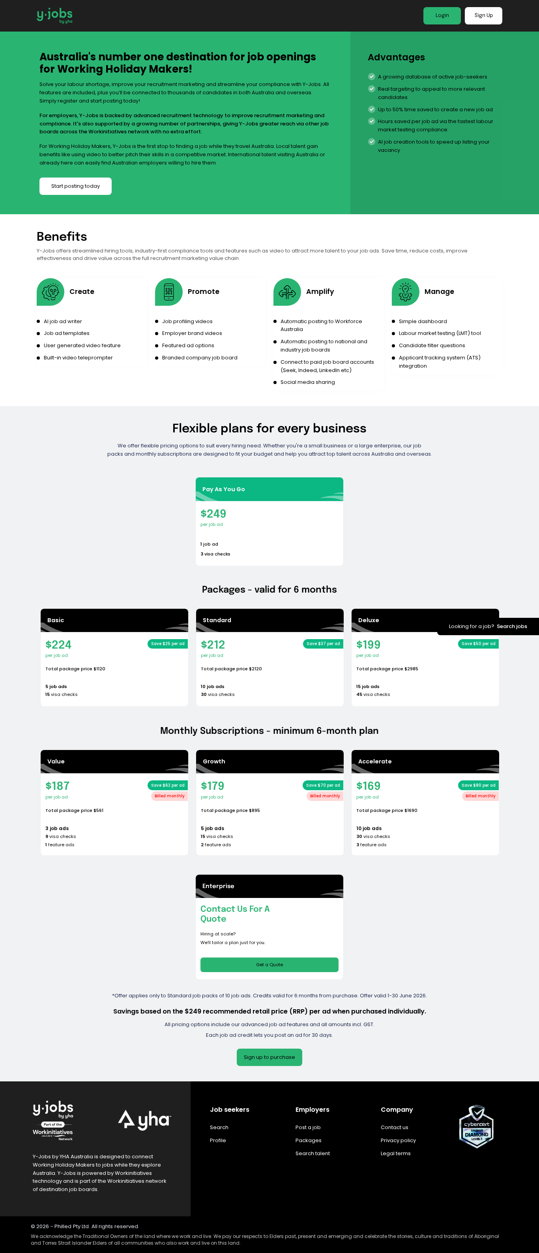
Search (219, 1127)
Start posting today (75, 186)
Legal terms (396, 1153)
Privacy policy (398, 1140)
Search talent (313, 1153)
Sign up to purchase (269, 1057)
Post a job (308, 1127)
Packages (309, 1140)
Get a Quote (269, 964)
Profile (218, 1140)
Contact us (394, 1127)
